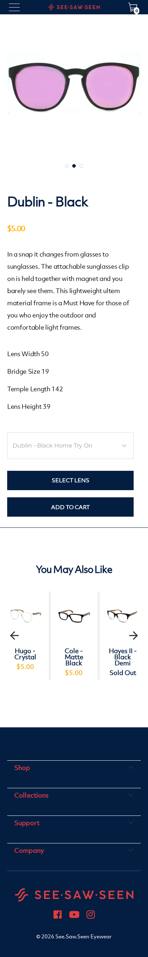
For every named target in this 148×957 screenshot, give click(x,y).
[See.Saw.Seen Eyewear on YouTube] (74, 915)
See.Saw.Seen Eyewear (83, 936)
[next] (133, 635)
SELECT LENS (70, 480)
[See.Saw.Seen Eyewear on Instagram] (91, 915)
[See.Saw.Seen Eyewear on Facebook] (58, 915)
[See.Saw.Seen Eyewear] (74, 7)
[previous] (14, 635)
